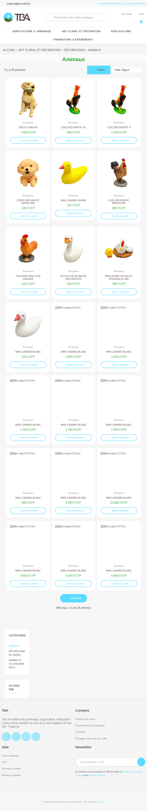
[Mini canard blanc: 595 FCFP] (28, 483)
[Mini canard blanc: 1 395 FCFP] (28, 410)
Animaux (14, 645)
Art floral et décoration (81, 31)
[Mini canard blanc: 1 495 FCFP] (73, 410)
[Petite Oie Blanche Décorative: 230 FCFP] (73, 262)
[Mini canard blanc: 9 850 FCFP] (28, 556)
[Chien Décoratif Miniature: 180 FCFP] (28, 187)
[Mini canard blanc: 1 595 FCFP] (119, 410)
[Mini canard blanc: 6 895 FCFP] (119, 556)
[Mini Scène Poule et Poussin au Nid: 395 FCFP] (119, 262)
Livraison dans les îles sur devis (121, 3)
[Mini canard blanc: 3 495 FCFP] (119, 337)
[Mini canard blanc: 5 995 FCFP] (73, 483)
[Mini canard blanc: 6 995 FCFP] (73, 337)
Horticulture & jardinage (32, 31)
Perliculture (121, 31)
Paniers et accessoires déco (17, 664)
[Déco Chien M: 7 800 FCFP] (28, 112)
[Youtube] (35, 736)
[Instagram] (16, 736)
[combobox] (77, 17)
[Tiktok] (26, 736)
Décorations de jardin (17, 653)
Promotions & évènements (73, 39)
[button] (139, 20)
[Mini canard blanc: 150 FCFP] (28, 337)
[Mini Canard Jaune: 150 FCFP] (73, 185)
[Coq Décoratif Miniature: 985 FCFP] (119, 187)
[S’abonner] (141, 762)
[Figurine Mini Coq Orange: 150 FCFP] (28, 262)
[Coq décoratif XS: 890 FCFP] (73, 112)
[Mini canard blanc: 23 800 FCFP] (119, 483)
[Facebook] (6, 736)
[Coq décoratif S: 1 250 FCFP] (119, 112)
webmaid (100, 802)
